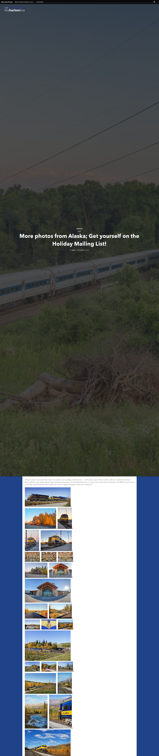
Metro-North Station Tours (24, 2)
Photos (79, 229)
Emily (74, 250)
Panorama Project (7, 2)
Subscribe (40, 2)
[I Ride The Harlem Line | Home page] (14, 9)
